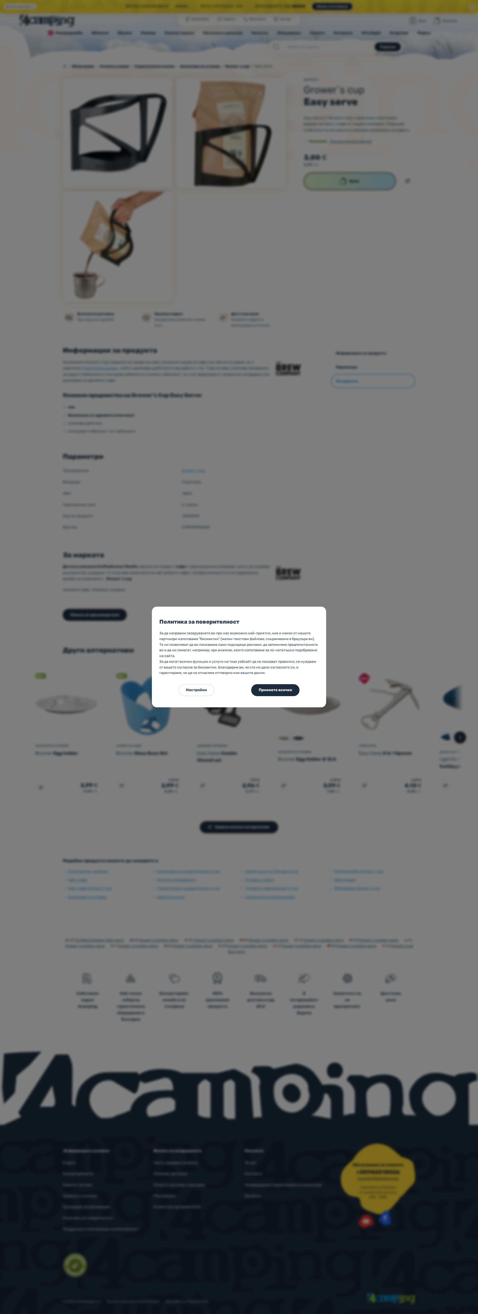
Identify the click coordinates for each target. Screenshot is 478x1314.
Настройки (196, 690)
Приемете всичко (275, 690)
